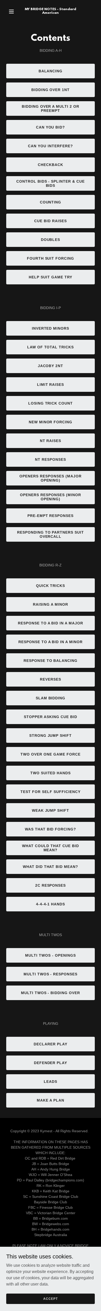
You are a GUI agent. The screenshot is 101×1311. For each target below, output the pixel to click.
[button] (12, 11)
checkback (50, 165)
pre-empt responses (50, 516)
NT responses (50, 459)
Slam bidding (51, 698)
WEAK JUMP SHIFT (50, 810)
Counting (50, 202)
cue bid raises (50, 221)
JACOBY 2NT (50, 366)
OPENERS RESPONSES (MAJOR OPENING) (50, 478)
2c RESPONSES (50, 885)
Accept (50, 1298)
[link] (50, 12)
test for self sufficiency (50, 792)
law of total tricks (50, 347)
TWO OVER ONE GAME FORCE (50, 754)
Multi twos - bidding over (50, 993)
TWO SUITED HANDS (50, 773)
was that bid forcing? (50, 829)
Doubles (50, 240)
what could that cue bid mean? (50, 848)
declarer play (50, 1044)
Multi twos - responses (51, 974)
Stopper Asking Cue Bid (50, 717)
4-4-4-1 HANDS (50, 904)
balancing (51, 71)
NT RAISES (50, 441)
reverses (50, 679)
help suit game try (50, 277)
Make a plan (50, 1100)
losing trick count (50, 403)
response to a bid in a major (50, 623)
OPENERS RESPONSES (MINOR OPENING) (50, 497)
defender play (50, 1063)
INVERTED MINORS (50, 328)
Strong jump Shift (50, 735)
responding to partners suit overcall (50, 534)
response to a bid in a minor (50, 642)
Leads (50, 1081)
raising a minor (50, 604)
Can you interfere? (50, 146)
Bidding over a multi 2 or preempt (51, 108)
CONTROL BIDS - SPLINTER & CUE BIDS (50, 183)
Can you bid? (50, 127)
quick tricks (50, 586)
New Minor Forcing (51, 422)
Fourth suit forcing (50, 258)
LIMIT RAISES (50, 384)
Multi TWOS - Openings (50, 955)
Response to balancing (51, 660)
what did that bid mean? (50, 867)
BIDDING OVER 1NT (50, 90)
